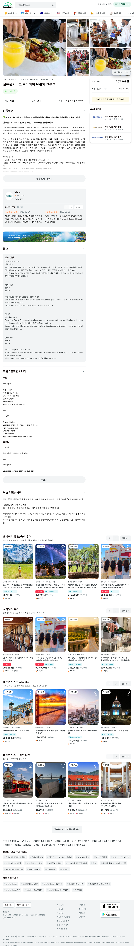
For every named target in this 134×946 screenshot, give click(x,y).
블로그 (82, 913)
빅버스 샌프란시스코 (121, 857)
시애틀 (58, 841)
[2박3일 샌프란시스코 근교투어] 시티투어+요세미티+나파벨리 (115, 586)
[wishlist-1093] (30, 765)
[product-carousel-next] (71, 207)
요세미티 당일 (37, 857)
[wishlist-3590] (30, 546)
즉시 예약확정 (34, 869)
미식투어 (65, 869)
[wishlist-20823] (63, 546)
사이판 (87, 841)
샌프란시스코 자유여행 (53, 884)
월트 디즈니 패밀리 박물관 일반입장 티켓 (82, 804)
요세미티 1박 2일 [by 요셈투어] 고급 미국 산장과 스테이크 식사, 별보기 (18, 586)
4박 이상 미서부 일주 (14, 869)
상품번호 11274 (47, 79)
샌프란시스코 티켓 (30, 79)
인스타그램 (82, 909)
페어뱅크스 (80, 845)
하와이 (49, 841)
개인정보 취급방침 (63, 917)
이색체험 (78, 890)
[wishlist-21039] (128, 619)
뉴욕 (28, 841)
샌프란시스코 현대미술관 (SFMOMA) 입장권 (111, 804)
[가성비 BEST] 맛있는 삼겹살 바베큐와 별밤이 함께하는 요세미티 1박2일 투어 (50, 586)
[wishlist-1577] (128, 692)
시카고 (66, 841)
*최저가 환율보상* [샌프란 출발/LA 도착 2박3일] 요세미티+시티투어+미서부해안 (83, 586)
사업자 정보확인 (94, 936)
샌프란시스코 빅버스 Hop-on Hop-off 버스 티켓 (17, 804)
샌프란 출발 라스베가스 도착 (114, 863)
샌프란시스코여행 (13, 890)
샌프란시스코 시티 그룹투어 (60, 857)
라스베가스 (14, 841)
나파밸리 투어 (83, 857)
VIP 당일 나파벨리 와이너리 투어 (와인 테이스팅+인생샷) (83, 658)
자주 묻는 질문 (62, 929)
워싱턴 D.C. (76, 841)
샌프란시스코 (14, 79)
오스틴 (70, 845)
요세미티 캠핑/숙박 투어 (16, 857)
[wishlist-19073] (63, 692)
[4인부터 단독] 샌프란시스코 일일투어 (83, 731)
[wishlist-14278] (95, 546)
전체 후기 (82, 917)
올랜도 (36, 845)
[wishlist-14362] (128, 546)
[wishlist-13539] (128, 765)
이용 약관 (60, 913)
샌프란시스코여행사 (34, 890)
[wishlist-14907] (95, 619)
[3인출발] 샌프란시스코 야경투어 (114, 730)
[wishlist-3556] (30, 619)
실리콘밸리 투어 (55, 863)
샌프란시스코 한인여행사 (99, 884)
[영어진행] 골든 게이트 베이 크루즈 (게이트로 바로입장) (49, 804)
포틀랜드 (27, 845)
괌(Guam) (96, 841)
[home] (8, 5)
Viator (18, 192)
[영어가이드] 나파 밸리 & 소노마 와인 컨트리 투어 (18, 658)
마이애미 (61, 845)
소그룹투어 (50, 869)
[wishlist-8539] (63, 765)
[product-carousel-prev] (66, 207)
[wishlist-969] (95, 765)
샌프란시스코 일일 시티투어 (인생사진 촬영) (50, 731)
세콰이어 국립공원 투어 (77, 863)
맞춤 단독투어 (101, 857)
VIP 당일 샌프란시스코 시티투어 (16, 730)
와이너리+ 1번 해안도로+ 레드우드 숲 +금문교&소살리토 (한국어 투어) (115, 658)
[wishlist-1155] (95, 692)
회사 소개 (60, 905)
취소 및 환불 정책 (63, 921)
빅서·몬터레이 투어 (34, 863)
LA (23, 841)
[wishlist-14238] (30, 692)
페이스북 (82, 905)
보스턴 (106, 841)
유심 (94, 863)
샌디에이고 (116, 841)
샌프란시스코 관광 (30, 884)
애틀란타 (8, 845)
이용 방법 (60, 909)
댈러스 (18, 845)
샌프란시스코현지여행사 (59, 890)
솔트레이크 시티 (48, 845)
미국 (5, 79)
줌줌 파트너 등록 (105, 4)
